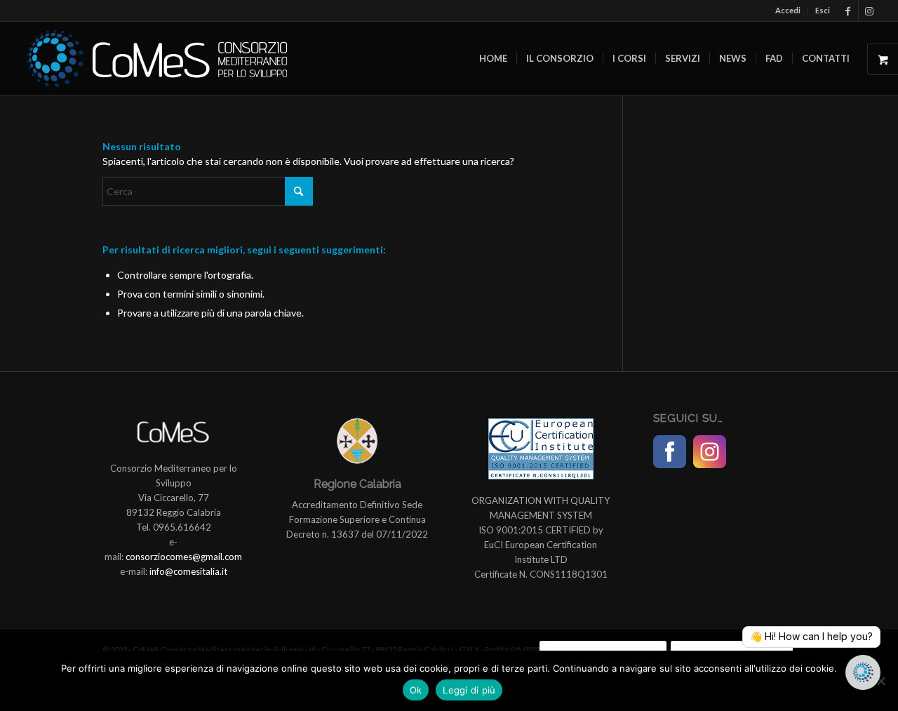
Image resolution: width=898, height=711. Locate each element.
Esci (822, 10)
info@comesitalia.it (188, 571)
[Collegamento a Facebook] (848, 10)
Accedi (787, 10)
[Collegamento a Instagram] (869, 10)
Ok (416, 690)
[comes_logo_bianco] (157, 58)
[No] (880, 681)
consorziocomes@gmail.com (184, 556)
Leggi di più (469, 690)
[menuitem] (788, 10)
